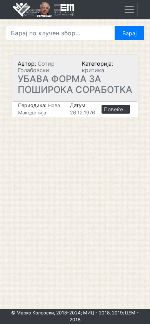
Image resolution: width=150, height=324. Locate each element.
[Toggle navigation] (129, 9)
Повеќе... (116, 109)
